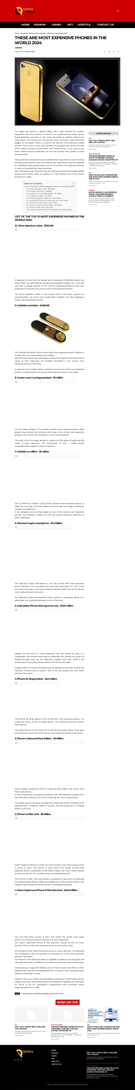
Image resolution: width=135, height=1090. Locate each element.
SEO (90, 173)
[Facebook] (105, 52)
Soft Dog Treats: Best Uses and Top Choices (102, 141)
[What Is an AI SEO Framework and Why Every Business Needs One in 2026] (103, 1014)
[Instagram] (18, 1060)
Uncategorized (94, 154)
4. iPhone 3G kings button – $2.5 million (42, 203)
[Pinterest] (114, 52)
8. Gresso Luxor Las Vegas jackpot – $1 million (45, 193)
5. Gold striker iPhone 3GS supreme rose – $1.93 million (48, 200)
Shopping (23, 33)
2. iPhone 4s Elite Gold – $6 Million (40, 207)
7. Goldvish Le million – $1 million (40, 196)
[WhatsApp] (118, 52)
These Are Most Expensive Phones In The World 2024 (42, 993)
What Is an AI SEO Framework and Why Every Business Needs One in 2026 (103, 177)
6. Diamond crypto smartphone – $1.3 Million (44, 198)
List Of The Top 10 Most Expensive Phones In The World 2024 (49, 187)
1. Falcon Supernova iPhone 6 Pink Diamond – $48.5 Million (50, 210)
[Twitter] (109, 52)
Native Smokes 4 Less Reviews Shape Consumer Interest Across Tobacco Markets (103, 194)
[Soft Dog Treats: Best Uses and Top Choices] (31, 1014)
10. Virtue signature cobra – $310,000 (41, 189)
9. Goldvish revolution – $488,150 (40, 191)
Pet (90, 138)
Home (17, 33)
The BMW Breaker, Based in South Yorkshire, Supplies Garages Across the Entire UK (103, 158)
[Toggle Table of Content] (72, 183)
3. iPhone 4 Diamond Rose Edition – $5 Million (45, 205)
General (92, 190)
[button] (118, 11)
